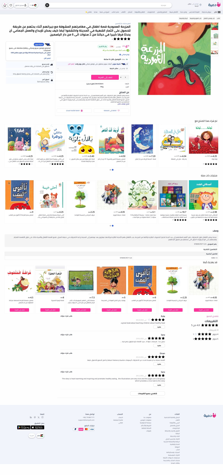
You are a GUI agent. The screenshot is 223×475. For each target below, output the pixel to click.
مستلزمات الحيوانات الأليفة (171, 458)
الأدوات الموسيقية (174, 455)
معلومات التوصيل (145, 420)
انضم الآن (47, 58)
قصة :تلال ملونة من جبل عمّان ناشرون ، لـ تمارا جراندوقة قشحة (82, 160)
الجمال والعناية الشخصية (172, 417)
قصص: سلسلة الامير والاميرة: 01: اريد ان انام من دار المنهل (111, 160)
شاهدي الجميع (212, 316)
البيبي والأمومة (175, 423)
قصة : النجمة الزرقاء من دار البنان (145, 159)
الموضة (177, 447)
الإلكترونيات (176, 428)
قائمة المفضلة (118, 420)
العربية (32, 435)
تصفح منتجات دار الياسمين (123, 23)
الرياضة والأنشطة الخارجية (172, 442)
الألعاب (177, 420)
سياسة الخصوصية (145, 423)
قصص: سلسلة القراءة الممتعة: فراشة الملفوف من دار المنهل (21, 301)
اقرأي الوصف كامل (123, 104)
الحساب (120, 417)
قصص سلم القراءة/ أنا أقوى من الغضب (21, 215)
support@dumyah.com (86, 420)
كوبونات (148, 431)
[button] (92, 68)
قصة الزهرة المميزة (57, 300)
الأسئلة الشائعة (146, 428)
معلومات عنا (147, 417)
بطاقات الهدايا (175, 463)
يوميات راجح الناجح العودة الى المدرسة (113, 300)
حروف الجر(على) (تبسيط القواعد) (85, 215)
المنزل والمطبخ (175, 425)
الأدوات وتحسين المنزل (173, 439)
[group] (214, 26)
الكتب (178, 450)
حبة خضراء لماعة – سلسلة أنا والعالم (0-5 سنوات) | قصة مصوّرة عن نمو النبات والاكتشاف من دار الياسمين (143, 216)
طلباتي (120, 423)
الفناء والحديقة (175, 436)
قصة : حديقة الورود (119, 215)
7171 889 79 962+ (88, 417)
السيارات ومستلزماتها (173, 452)
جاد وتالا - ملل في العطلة (179, 159)
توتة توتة (214, 159)
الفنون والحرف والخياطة (172, 431)
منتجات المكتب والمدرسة (171, 460)
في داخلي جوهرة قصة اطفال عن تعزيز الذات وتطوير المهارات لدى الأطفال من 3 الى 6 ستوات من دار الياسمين (50, 160)
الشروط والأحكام (146, 425)
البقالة (178, 433)
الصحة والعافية (175, 444)
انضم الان (71, 64)
